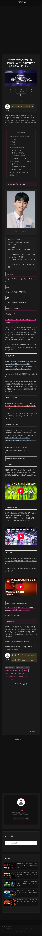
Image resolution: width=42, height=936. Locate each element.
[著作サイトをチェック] (15, 818)
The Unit (16, 164)
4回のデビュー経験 (18, 147)
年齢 (13, 142)
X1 (26, 676)
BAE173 (9, 670)
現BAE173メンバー (20, 158)
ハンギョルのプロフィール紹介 (20, 136)
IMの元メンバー (19, 150)
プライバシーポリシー (29, 928)
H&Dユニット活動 (19, 156)
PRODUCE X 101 (19, 167)
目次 (18, 132)
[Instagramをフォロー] (27, 818)
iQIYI (26, 670)
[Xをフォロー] (19, 818)
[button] (21, 95)
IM (21, 670)
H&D (16, 670)
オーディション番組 (23, 667)
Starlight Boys (11, 667)
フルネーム (15, 139)
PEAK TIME (17, 169)
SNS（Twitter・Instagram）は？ (22, 172)
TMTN (21, 810)
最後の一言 (13, 175)
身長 (13, 144)
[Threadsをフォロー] (23, 818)
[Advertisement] (21, 29)
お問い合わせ (10, 928)
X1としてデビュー (19, 153)
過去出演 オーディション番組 (21, 161)
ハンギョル (10, 679)
